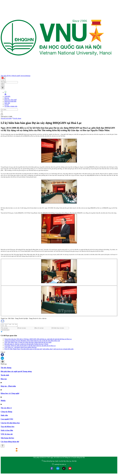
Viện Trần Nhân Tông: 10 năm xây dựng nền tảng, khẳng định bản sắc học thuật (27, 342)
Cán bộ (6, 104)
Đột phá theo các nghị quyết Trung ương (16, 371)
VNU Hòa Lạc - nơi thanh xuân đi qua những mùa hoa (20, 347)
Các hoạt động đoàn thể (10, 442)
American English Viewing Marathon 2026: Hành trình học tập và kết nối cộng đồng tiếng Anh (32, 340)
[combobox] (3, 79)
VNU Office (11, 75)
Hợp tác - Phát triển (8, 386)
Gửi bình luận (5, 330)
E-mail (17, 75)
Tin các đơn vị (6, 408)
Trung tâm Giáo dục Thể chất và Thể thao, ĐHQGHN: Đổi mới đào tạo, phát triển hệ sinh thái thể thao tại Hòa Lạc (38, 339)
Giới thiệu (7, 96)
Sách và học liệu (7, 430)
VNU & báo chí (7, 434)
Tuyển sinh (5, 375)
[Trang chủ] (56, 74)
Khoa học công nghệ (10, 99)
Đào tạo (6, 98)
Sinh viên (7, 103)
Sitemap (28, 75)
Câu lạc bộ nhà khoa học (10, 423)
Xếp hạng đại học (7, 438)
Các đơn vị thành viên (10, 106)
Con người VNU (7, 419)
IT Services (22, 75)
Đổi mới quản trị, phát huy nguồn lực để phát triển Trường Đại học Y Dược (26, 344)
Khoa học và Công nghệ (10, 393)
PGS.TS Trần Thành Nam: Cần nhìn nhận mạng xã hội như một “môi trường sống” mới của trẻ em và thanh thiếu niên (38, 349)
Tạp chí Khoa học (7, 427)
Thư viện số (4, 75)
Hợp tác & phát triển (10, 101)
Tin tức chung (17, 118)
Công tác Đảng (6, 412)
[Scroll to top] (2, 445)
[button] (59, 355)
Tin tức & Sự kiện (6, 118)
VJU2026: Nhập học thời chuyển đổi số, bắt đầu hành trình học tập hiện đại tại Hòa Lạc (30, 345)
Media (3, 400)
